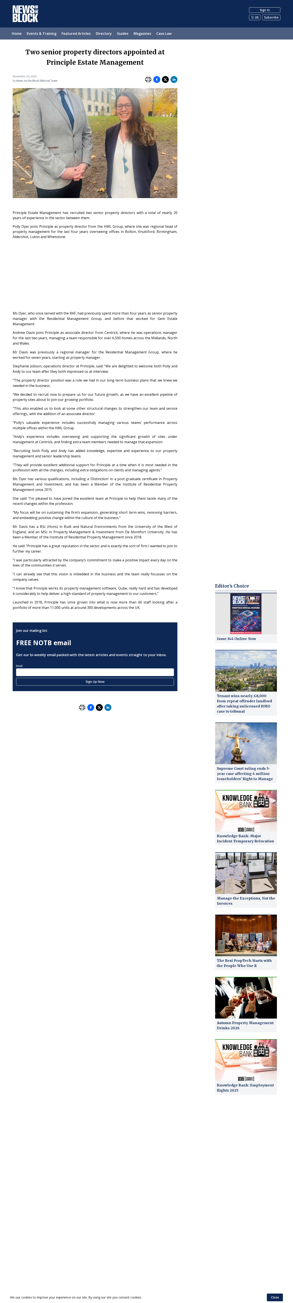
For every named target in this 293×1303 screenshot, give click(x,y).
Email (19, 666)
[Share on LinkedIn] (174, 79)
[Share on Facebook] (156, 79)
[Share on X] (165, 79)
